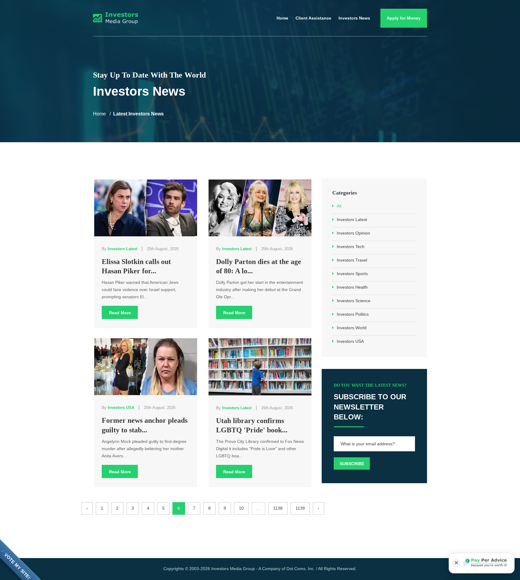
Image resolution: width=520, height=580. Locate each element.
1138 (278, 508)
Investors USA (350, 341)
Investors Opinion (353, 233)
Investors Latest (352, 219)
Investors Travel (352, 260)
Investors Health (352, 287)
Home (282, 18)
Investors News (354, 18)
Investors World (352, 327)
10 (241, 508)
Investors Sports (352, 273)
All (339, 206)
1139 (300, 508)
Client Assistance (313, 18)
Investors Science (353, 300)
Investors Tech (350, 246)
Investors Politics (353, 314)
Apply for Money (404, 18)
